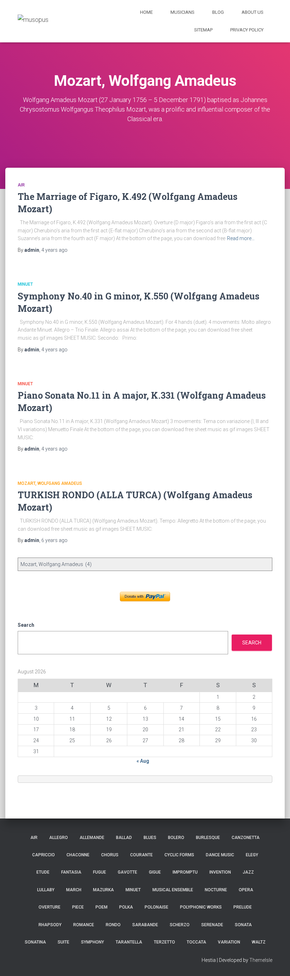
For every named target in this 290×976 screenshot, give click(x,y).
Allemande (92, 837)
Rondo (113, 924)
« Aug (143, 761)
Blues (150, 837)
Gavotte (127, 872)
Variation (229, 942)
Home (146, 12)
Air (21, 185)
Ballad (124, 837)
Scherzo (180, 924)
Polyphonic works (201, 907)
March (73, 889)
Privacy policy (246, 29)
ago (54, 250)
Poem (101, 907)
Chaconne (77, 854)
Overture (49, 907)
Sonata (243, 924)
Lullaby (45, 889)
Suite (63, 942)
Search (26, 625)
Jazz (248, 872)
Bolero (176, 837)
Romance (83, 924)
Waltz (259, 942)
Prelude (242, 907)
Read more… (241, 238)
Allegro (58, 837)
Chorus (109, 854)
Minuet (25, 284)
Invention (220, 872)
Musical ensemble (172, 889)
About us (252, 12)
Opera (246, 889)
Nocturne (216, 889)
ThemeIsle (260, 960)
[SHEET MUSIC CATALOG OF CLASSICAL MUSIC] (33, 21)
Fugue (99, 872)
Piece (78, 907)
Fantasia (71, 872)
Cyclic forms (179, 854)
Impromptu (185, 872)
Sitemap (203, 29)
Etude (43, 872)
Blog (218, 12)
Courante (141, 854)
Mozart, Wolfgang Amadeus (50, 483)
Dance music (220, 854)
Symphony (92, 942)
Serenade (212, 924)
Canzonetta (246, 837)
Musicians (182, 12)
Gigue (155, 872)
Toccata (196, 942)
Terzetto (164, 942)
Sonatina (35, 942)
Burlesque (208, 837)
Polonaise (156, 907)
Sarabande (145, 924)
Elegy (252, 854)
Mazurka (103, 889)
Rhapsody (50, 924)
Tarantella (129, 942)
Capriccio (43, 854)
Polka (126, 907)
